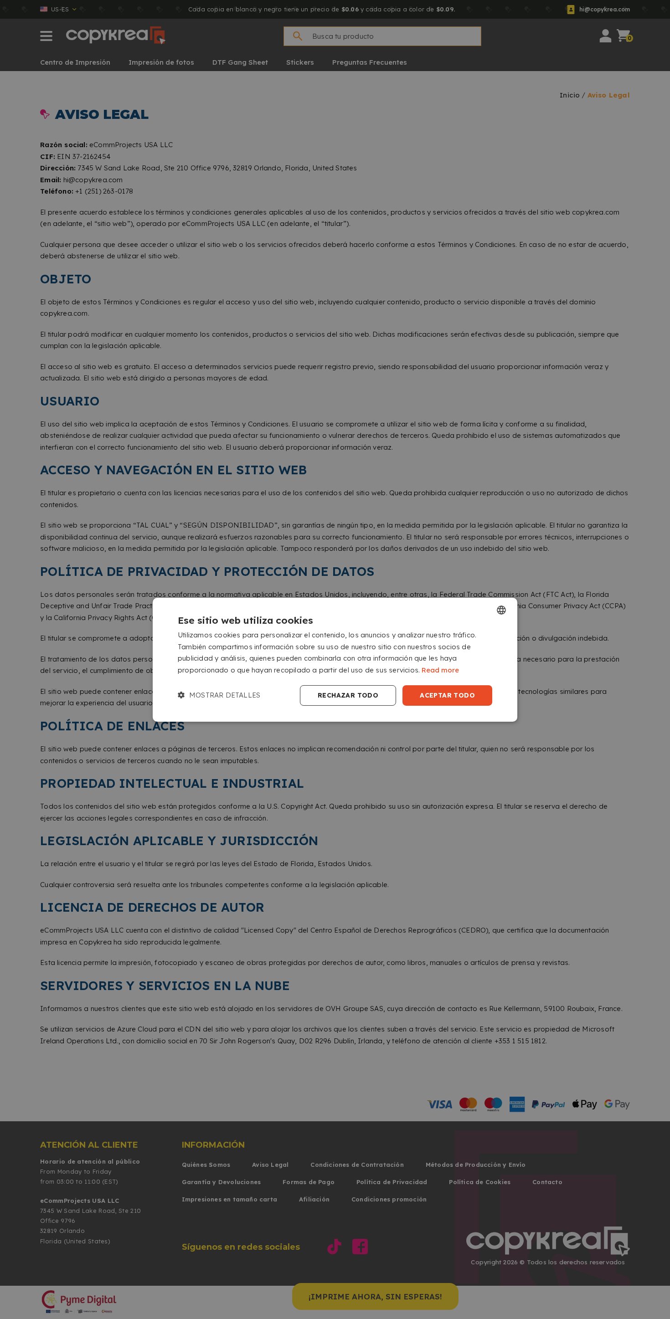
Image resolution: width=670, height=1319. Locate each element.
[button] (219, 695)
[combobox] (501, 609)
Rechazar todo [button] (348, 695)
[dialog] (335, 659)
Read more (440, 670)
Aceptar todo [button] (447, 695)
